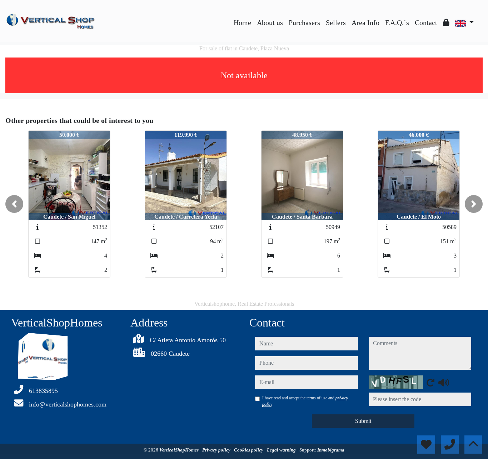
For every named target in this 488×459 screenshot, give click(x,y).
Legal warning (282, 450)
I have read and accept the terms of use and (305, 401)
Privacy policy (216, 450)
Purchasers (304, 22)
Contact (426, 22)
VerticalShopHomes (179, 450)
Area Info (365, 22)
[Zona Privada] (446, 22)
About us (270, 22)
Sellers (336, 22)
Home (242, 22)
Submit (363, 421)
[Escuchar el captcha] (443, 382)
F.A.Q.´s (397, 22)
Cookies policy (249, 450)
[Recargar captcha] (430, 382)
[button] (14, 204)
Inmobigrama (330, 450)
